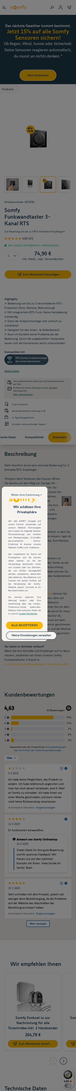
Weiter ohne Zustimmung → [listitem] (26, 494)
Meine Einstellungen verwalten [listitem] (31, 635)
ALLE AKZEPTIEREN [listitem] (24, 625)
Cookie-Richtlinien (28, 613)
